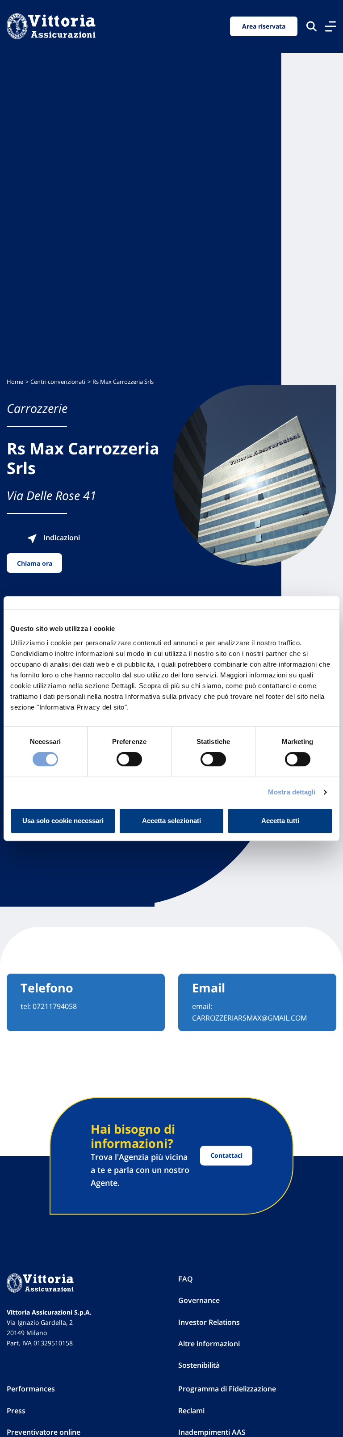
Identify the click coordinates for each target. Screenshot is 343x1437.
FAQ (185, 1279)
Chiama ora (34, 563)
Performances (31, 1389)
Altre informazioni (209, 1344)
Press (16, 1411)
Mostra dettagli (292, 792)
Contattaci (226, 1155)
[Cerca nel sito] (311, 26)
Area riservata (263, 26)
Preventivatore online (43, 1432)
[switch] (129, 759)
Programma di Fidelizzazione (227, 1389)
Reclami (191, 1411)
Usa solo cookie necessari (63, 820)
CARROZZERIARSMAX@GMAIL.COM (249, 1018)
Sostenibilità (199, 1365)
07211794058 (55, 1006)
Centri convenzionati (57, 382)
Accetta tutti (280, 820)
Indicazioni (61, 537)
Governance (199, 1300)
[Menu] (330, 26)
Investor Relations (209, 1322)
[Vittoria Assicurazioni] (51, 26)
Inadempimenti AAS (212, 1432)
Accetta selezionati (171, 820)
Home (15, 382)
